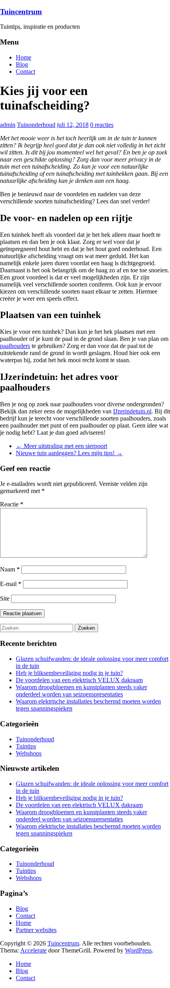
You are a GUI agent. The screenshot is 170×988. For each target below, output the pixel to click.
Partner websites (36, 930)
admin (7, 124)
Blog (22, 64)
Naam (10, 569)
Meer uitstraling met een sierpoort (61, 446)
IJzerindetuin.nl (132, 411)
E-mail (10, 584)
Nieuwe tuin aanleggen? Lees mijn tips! (69, 453)
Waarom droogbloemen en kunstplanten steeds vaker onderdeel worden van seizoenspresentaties (81, 691)
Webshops (29, 753)
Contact (25, 71)
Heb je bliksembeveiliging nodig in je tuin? (69, 673)
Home (23, 57)
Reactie (11, 504)
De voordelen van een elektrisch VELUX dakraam (79, 680)
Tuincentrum (21, 11)
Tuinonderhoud (36, 124)
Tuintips (26, 746)
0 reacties (101, 124)
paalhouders (15, 345)
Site (4, 598)
